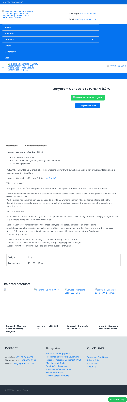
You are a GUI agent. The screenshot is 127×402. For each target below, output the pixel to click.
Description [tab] (12, 145)
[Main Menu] (2, 66)
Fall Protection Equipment (58, 353)
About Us (91, 366)
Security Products (54, 372)
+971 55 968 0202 (89, 13)
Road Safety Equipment (57, 366)
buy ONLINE (50, 178)
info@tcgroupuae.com (85, 19)
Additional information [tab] (36, 145)
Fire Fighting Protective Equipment (62, 357)
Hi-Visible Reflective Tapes (58, 369)
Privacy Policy (93, 360)
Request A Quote (94, 98)
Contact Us (92, 363)
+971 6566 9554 (118, 66)
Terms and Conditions (97, 357)
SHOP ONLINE (17, 2)
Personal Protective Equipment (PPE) (63, 360)
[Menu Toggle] (91, 40)
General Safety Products (57, 375)
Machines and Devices (56, 363)
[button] (87, 105)
